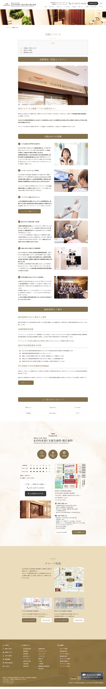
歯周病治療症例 (64, 661)
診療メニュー (80, 6)
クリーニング (41, 653)
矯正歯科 (25, 653)
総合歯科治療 (27, 649)
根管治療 (25, 666)
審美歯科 (25, 651)
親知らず (40, 658)
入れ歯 (40, 661)
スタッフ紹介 (67, 6)
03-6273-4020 (79, 3)
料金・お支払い (94, 6)
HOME (45, 6)
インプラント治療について (28, 211)
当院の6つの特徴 (26, 50)
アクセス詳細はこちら (79, 532)
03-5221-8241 (46, 620)
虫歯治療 (25, 663)
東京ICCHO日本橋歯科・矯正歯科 (63, 611)
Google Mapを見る (61, 532)
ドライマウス (41, 656)
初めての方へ (52, 6)
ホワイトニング (42, 651)
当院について (60, 6)
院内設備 (74, 6)
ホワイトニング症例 (65, 663)
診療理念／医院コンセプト (29, 48)
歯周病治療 (41, 649)
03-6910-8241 (79, 620)
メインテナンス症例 (65, 666)
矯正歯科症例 (63, 651)
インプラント (26, 658)
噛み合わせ (26, 656)
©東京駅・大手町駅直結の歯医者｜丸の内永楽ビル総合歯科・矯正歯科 (85, 683)
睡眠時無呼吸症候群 (44, 666)
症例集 (87, 6)
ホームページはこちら (29, 620)
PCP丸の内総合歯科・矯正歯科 (30, 611)
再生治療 (40, 668)
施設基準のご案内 (27, 52)
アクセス (101, 6)
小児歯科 (40, 663)
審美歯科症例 (63, 656)
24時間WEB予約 (93, 3)
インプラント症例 (64, 653)
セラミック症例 (63, 649)
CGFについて (25, 382)
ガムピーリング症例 (65, 658)
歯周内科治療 (27, 661)
